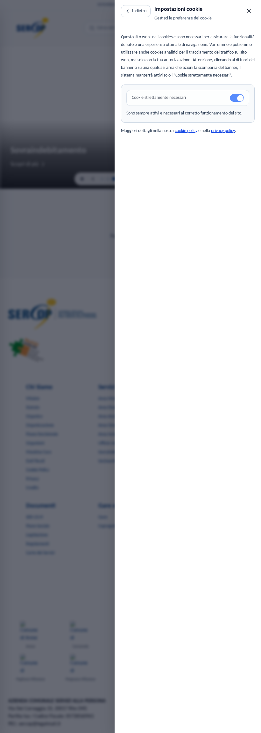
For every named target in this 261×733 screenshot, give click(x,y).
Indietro (139, 11)
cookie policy (186, 130)
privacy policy (223, 130)
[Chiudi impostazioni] (249, 11)
